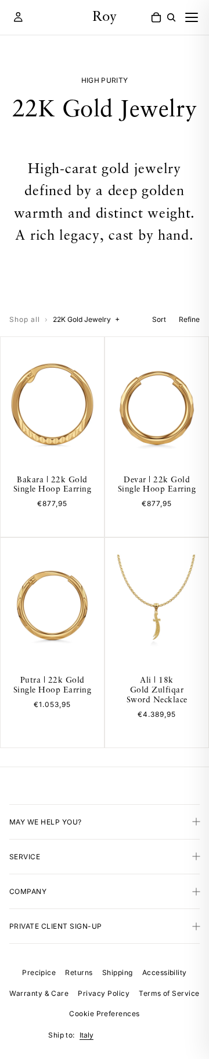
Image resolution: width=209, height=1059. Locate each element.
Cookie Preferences (104, 1013)
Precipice (39, 972)
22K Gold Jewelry (86, 319)
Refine (189, 319)
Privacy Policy (103, 993)
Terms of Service (169, 993)
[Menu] (191, 17)
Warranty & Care (39, 993)
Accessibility (164, 972)
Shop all (24, 319)
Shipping (117, 972)
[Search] (171, 17)
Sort (159, 319)
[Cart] (156, 17)
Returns (78, 972)
